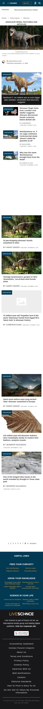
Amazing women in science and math (30, 583)
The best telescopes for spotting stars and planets (12, 604)
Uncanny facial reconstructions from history (30, 587)
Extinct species (15, 18)
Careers (21, 677)
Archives (33, 543)
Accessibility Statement (21, 644)
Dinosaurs (26, 18)
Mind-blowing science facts (30, 604)
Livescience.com (15, 61)
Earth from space (30, 568)
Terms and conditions (21, 656)
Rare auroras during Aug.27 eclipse (26, 9)
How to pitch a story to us (21, 686)
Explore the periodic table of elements (12, 587)
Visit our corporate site (25, 626)
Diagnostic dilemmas (12, 571)
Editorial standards (21, 681)
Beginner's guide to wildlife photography (31, 600)
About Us (21, 652)
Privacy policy (21, 661)
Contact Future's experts (21, 648)
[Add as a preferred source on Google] (21, 633)
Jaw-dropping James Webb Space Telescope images (12, 583)
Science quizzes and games (12, 599)
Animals (4, 18)
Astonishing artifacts (30, 571)
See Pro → (27, 3)
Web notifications (21, 673)
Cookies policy (21, 665)
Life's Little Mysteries (12, 568)
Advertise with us (21, 669)
